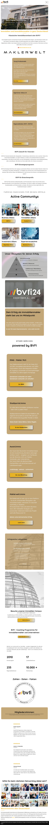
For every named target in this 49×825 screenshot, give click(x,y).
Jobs (47, 822)
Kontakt (33, 822)
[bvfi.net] (4, 2)
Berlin (13, 817)
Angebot (14, 822)
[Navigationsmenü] (46, 2)
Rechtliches (19, 822)
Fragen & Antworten (27, 822)
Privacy (43, 822)
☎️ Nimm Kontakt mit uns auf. (24, 47)
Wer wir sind (38, 822)
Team (2, 823)
